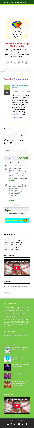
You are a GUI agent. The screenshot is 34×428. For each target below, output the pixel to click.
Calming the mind (8, 141)
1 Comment (27, 91)
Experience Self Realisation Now (12, 139)
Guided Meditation (8, 142)
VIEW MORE (16, 205)
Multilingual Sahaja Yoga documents (13, 143)
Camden (11, 2)
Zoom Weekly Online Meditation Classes (14, 133)
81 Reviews (7, 158)
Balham (6, 2)
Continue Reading (16, 117)
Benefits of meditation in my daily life (13, 139)
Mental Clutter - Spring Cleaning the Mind (14, 140)
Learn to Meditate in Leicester (20, 87)
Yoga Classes (22, 165)
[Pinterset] (15, 63)
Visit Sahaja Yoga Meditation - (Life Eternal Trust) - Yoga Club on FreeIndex (16, 212)
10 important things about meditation (13, 134)
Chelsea (25, 2)
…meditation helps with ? (11, 239)
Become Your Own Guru (10, 136)
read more (16, 195)
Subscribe (7, 293)
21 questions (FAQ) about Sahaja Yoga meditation (16, 135)
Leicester (16, 91)
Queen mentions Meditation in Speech (13, 138)
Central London (18, 2)
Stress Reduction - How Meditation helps (14, 137)
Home (1, 71)
